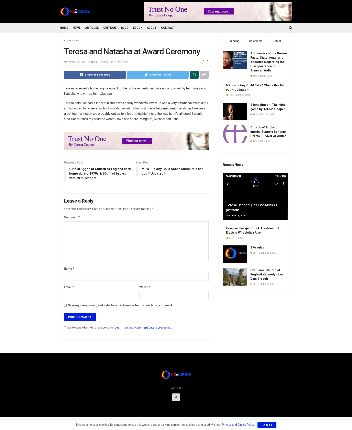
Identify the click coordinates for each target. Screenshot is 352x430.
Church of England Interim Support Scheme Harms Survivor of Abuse (268, 132)
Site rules (257, 247)
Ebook (137, 27)
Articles (92, 27)
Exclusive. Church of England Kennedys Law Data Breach (267, 274)
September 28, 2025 (263, 253)
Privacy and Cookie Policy (238, 424)
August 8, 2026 (236, 215)
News (77, 27)
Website (144, 287)
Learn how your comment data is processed (143, 327)
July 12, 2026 (235, 238)
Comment (72, 217)
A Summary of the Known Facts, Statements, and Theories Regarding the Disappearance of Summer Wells (268, 61)
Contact (168, 27)
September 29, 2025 (263, 284)
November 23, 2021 (75, 61)
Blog (125, 27)
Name (69, 269)
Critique (110, 27)
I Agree (267, 424)
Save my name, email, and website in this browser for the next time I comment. (120, 305)
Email (69, 287)
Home (64, 27)
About (152, 27)
